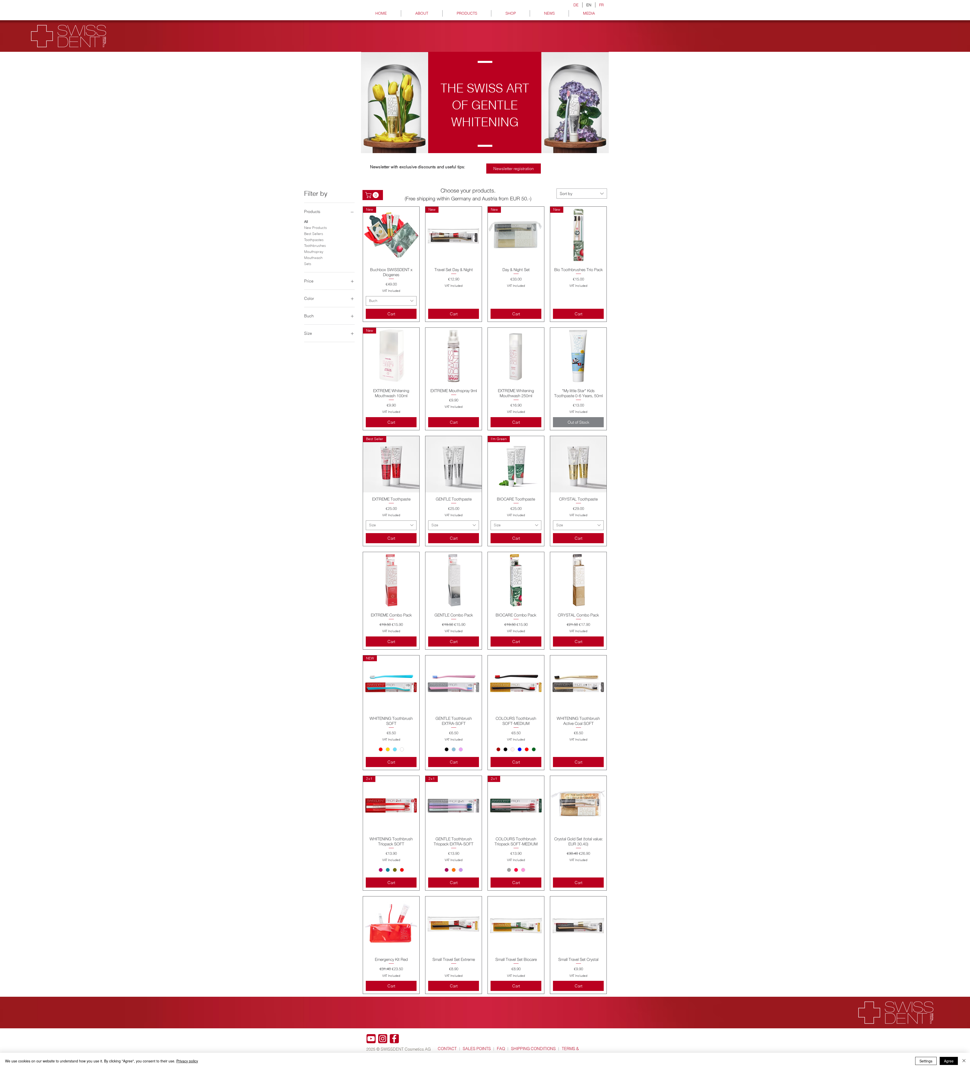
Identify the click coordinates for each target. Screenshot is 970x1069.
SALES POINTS (477, 1048)
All (306, 221)
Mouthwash (313, 257)
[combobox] (581, 193)
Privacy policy (187, 1060)
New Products (315, 227)
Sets (307, 264)
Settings (925, 1060)
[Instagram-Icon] (382, 1038)
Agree (949, 1060)
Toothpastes (314, 239)
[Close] (964, 1061)
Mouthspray (313, 251)
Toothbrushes (315, 245)
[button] (372, 195)
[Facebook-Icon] (394, 1038)
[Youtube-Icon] (371, 1038)
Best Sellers (313, 233)
